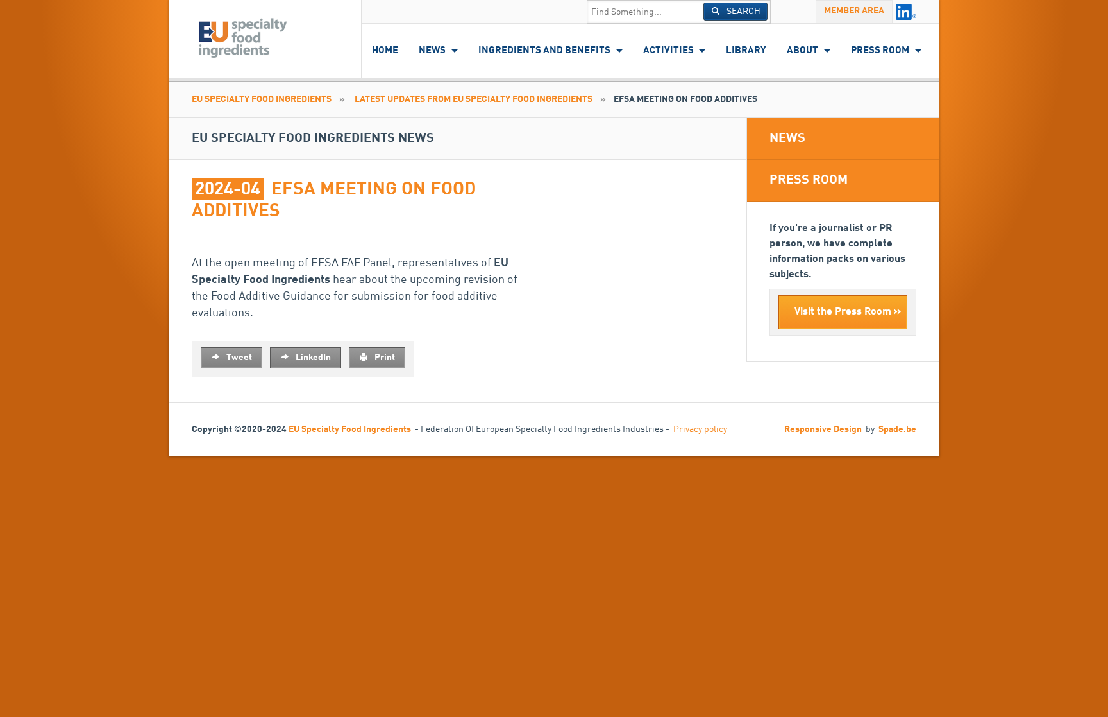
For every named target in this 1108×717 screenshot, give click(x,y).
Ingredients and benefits (544, 51)
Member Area (854, 10)
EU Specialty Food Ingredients (262, 99)
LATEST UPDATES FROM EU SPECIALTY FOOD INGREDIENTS (473, 99)
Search (742, 11)
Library (746, 51)
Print (384, 357)
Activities (668, 51)
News (432, 51)
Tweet (238, 357)
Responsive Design (823, 429)
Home (385, 51)
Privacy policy (700, 429)
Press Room (880, 51)
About (802, 51)
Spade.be (897, 429)
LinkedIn (312, 357)
